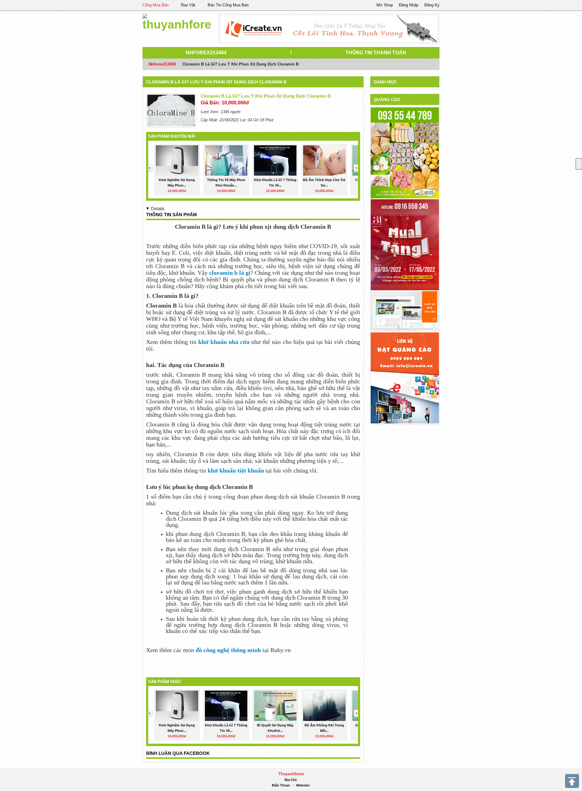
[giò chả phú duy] (405, 152)
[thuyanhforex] (177, 21)
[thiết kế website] (329, 28)
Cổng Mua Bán (155, 5)
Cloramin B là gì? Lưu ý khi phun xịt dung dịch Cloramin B (216, 81)
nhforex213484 (206, 52)
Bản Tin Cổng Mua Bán (228, 5)
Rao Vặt (188, 5)
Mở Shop (384, 5)
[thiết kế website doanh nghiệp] (405, 311)
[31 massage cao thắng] (405, 244)
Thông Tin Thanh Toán (376, 52)
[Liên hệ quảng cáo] (405, 377)
